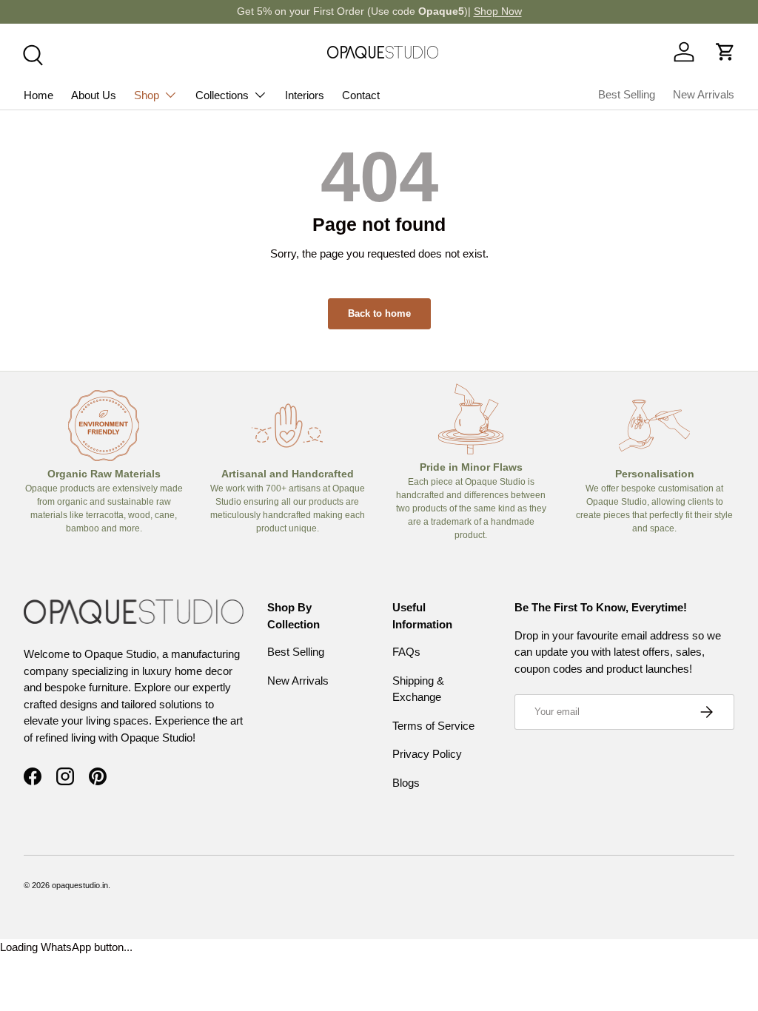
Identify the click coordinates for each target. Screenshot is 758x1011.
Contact (361, 95)
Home (38, 95)
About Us (93, 95)
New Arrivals (703, 94)
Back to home (379, 313)
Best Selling (626, 94)
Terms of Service (433, 725)
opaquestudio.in (80, 885)
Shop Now (498, 11)
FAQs (406, 651)
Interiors (304, 95)
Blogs (406, 782)
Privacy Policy (427, 754)
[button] (725, 52)
